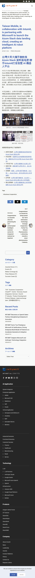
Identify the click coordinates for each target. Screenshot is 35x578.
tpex (6, 300)
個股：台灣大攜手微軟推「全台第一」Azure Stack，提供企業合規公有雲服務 (19, 173)
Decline (22, 574)
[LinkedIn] (25, 201)
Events (7, 269)
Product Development (19, 296)
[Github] (17, 378)
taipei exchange (21, 298)
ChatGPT (8, 292)
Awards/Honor (9, 267)
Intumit (20, 294)
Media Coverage (10, 272)
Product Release (10, 298)
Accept (13, 574)
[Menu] (32, 6)
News (9, 10)
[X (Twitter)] (26, 1)
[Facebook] (23, 1)
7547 (6, 290)
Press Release (17, 10)
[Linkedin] (12, 378)
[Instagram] (29, 1)
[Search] (32, 1)
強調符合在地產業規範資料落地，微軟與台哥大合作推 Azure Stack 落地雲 (19, 159)
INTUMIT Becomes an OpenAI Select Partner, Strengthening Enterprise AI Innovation (16, 317)
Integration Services (11, 294)
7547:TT (16, 373)
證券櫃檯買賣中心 (14, 300)
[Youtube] (9, 378)
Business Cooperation (10, 194)
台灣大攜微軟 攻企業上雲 (22, 164)
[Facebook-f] (3, 378)
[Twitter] (6, 378)
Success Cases (10, 276)
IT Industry (8, 296)
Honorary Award (22, 292)
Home (4, 10)
